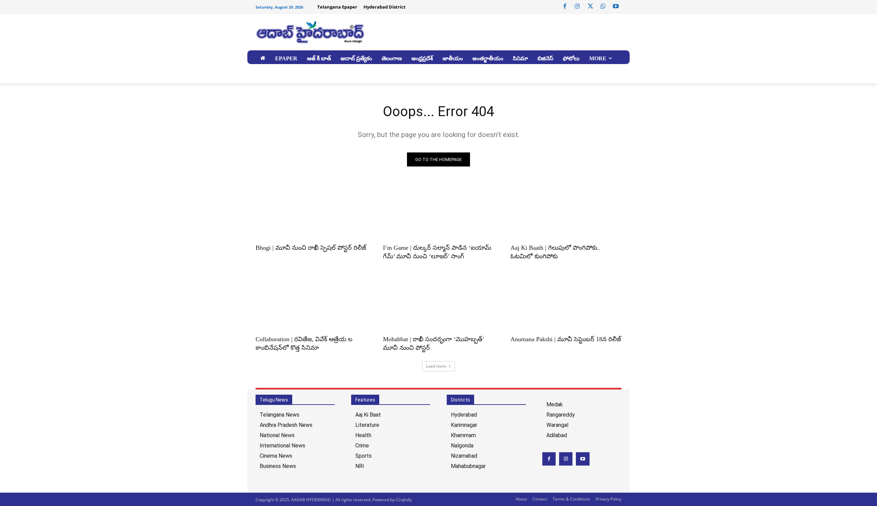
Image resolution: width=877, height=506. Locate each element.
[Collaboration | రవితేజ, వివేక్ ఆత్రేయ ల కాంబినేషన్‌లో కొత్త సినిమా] (311, 303)
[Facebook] (564, 6)
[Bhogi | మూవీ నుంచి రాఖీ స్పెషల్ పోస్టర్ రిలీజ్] (311, 211)
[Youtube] (615, 6)
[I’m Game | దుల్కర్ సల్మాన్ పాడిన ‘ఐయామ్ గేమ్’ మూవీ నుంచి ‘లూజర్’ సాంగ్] (438, 211)
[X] (590, 6)
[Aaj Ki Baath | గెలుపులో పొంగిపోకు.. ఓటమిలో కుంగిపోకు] (565, 211)
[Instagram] (577, 6)
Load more (436, 366)
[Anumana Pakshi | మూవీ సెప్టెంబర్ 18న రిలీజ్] (565, 303)
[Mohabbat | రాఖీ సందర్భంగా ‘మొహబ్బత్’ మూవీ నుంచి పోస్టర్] (438, 303)
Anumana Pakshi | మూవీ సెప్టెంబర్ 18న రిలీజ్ (565, 339)
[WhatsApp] (602, 6)
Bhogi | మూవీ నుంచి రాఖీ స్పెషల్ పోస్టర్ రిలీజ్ (311, 247)
